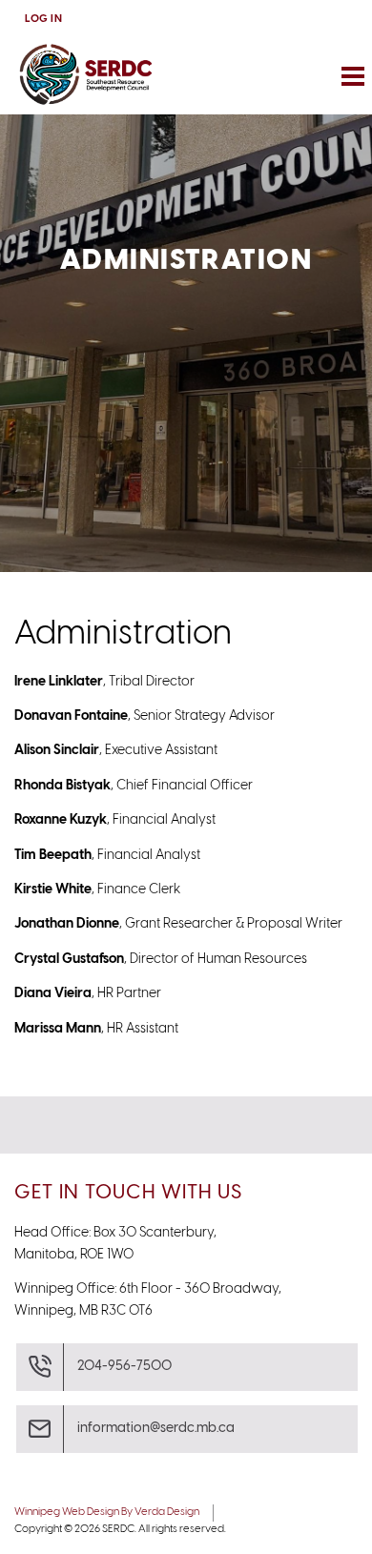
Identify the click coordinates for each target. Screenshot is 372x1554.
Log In (43, 19)
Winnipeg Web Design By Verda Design (106, 1512)
